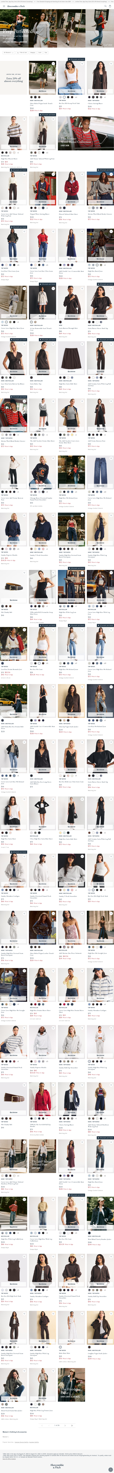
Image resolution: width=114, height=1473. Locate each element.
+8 (47, 492)
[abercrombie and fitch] (16, 6)
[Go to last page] (72, 1426)
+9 (76, 606)
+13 (47, 152)
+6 (105, 265)
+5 (105, 208)
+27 (76, 492)
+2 (47, 208)
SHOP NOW (65, 145)
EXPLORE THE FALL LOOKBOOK (15, 42)
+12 (76, 97)
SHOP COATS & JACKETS (70, 1397)
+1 (105, 97)
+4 (18, 322)
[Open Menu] (3, 6)
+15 (47, 265)
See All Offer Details (9, 1459)
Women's (5, 1437)
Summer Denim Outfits (21, 1442)
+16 (18, 265)
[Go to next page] (65, 1426)
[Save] (53, 63)
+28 (105, 492)
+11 (105, 549)
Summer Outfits (34, 1442)
